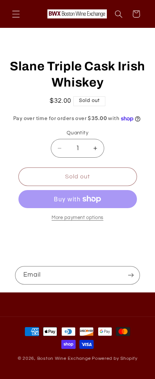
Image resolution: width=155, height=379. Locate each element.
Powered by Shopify (114, 358)
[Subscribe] (131, 275)
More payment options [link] (77, 217)
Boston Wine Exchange (64, 358)
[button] (15, 14)
